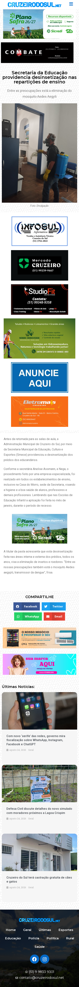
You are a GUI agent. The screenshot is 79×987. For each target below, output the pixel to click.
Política (52, 938)
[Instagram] (44, 959)
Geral (27, 930)
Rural (70, 938)
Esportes (65, 930)
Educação (13, 938)
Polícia (33, 938)
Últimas (45, 930)
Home (11, 930)
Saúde (40, 946)
